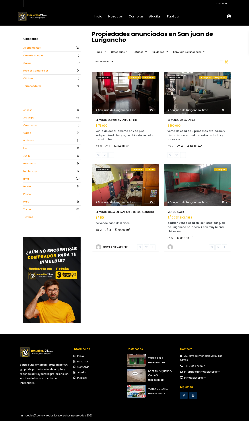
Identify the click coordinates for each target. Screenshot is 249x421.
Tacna (27, 209)
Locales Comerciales (35, 70)
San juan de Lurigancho (113, 110)
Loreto (27, 186)
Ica (25, 148)
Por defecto (103, 61)
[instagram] (193, 395)
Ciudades (158, 52)
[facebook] (184, 395)
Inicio (98, 16)
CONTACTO (221, 3)
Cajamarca (30, 125)
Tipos (99, 52)
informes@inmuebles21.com (202, 372)
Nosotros (115, 16)
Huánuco (28, 140)
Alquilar (155, 16)
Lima (133, 110)
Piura (26, 201)
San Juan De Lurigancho (187, 52)
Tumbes (28, 217)
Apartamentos (32, 47)
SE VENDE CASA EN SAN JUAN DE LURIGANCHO (125, 212)
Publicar (173, 16)
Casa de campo (33, 55)
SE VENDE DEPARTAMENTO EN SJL (116, 120)
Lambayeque (31, 171)
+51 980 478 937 (194, 366)
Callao (27, 133)
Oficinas (28, 78)
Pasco (27, 194)
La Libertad (29, 163)
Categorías (118, 52)
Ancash (27, 110)
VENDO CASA (176, 212)
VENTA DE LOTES (158, 389)
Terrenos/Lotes (32, 86)
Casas (27, 63)
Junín (26, 156)
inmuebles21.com (195, 378)
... (113, 139)
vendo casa (155, 358)
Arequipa (28, 117)
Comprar (136, 16)
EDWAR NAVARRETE (115, 247)
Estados (138, 52)
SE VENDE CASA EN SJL (181, 120)
